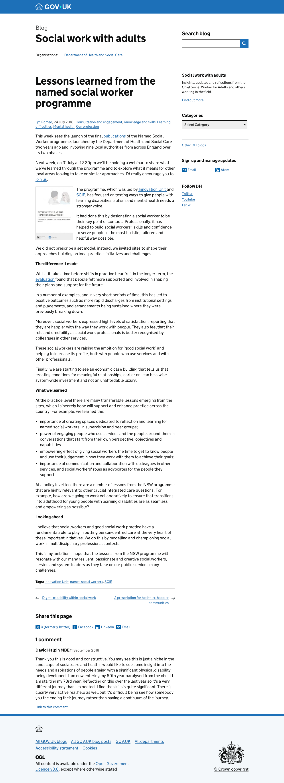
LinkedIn (107, 627)
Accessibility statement (57, 748)
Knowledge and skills (140, 122)
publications (115, 136)
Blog (42, 27)
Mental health (64, 126)
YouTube (188, 199)
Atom (225, 170)
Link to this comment (52, 707)
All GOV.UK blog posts (91, 741)
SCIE (80, 194)
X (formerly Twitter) (55, 627)
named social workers (86, 582)
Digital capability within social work (69, 598)
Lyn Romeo (44, 122)
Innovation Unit (152, 189)
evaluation (45, 279)
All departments (149, 741)
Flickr (186, 205)
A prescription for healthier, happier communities (141, 600)
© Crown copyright (231, 769)
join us (41, 179)
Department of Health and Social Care (93, 55)
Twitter (187, 193)
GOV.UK (123, 741)
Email (126, 627)
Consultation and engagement (99, 122)
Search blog (196, 33)
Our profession (87, 126)
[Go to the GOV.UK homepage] (53, 7)
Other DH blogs (194, 145)
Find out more (192, 100)
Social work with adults (91, 38)
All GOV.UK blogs (51, 741)
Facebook (85, 627)
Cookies (90, 748)
